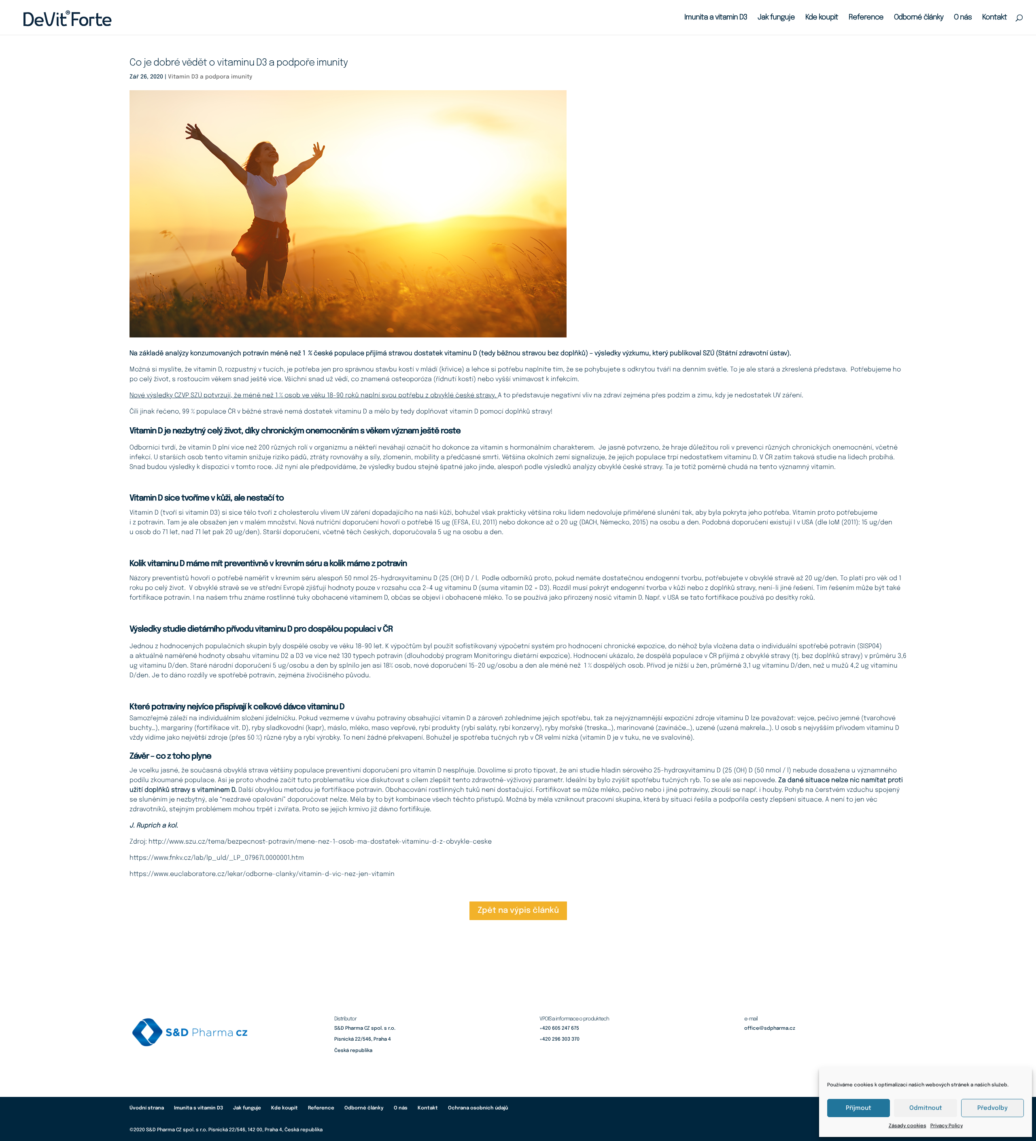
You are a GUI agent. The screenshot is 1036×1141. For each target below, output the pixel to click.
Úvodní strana (147, 1108)
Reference (866, 18)
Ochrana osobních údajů (478, 1108)
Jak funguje (776, 18)
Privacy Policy (946, 1126)
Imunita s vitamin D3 (198, 1108)
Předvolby (992, 1108)
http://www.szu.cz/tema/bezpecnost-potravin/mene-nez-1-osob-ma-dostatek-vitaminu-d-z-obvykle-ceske (320, 841)
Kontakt (994, 18)
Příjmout (858, 1108)
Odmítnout (925, 1108)
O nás (963, 18)
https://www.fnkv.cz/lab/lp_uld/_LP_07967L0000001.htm (217, 858)
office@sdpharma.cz (769, 1028)
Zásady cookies (907, 1126)
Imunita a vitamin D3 (715, 18)
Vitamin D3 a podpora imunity (210, 77)
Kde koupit (821, 18)
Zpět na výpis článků (518, 910)
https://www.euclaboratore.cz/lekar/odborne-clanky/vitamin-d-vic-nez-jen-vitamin (262, 874)
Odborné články (918, 18)
